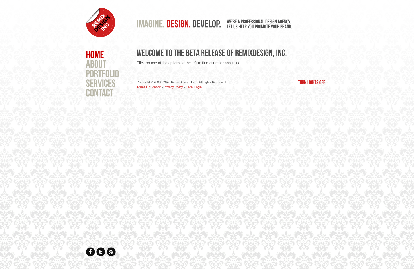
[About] (96, 63)
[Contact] (100, 92)
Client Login (194, 87)
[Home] (95, 54)
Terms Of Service (149, 87)
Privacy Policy (173, 87)
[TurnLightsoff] (311, 82)
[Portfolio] (102, 73)
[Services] (101, 82)
